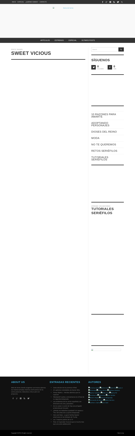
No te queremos (103, 144)
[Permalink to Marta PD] (113, 393)
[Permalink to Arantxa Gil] (92, 395)
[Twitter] (118, 2)
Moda (95, 138)
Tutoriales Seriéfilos (99, 158)
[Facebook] (103, 2)
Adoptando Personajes (100, 124)
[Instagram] (110, 2)
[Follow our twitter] (93, 67)
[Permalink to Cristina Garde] (94, 388)
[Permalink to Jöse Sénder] (110, 395)
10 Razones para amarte (103, 115)
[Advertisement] (107, 90)
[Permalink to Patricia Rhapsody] (105, 397)
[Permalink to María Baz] (101, 395)
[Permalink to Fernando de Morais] (95, 400)
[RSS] (114, 2)
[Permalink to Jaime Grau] (104, 388)
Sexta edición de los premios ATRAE (65, 388)
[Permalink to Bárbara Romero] (113, 390)
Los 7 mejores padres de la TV (63, 419)
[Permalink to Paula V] (119, 388)
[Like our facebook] (110, 67)
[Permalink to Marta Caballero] (94, 393)
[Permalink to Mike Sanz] (105, 393)
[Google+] (106, 2)
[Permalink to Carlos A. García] (94, 402)
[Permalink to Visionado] (92, 390)
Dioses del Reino (104, 131)
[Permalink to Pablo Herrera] (108, 400)
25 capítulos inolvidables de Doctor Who (66, 390)
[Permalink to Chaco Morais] (102, 390)
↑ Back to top (120, 433)
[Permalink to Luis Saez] (104, 402)
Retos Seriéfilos (104, 150)
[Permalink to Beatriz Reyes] (93, 397)
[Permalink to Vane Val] (112, 388)
